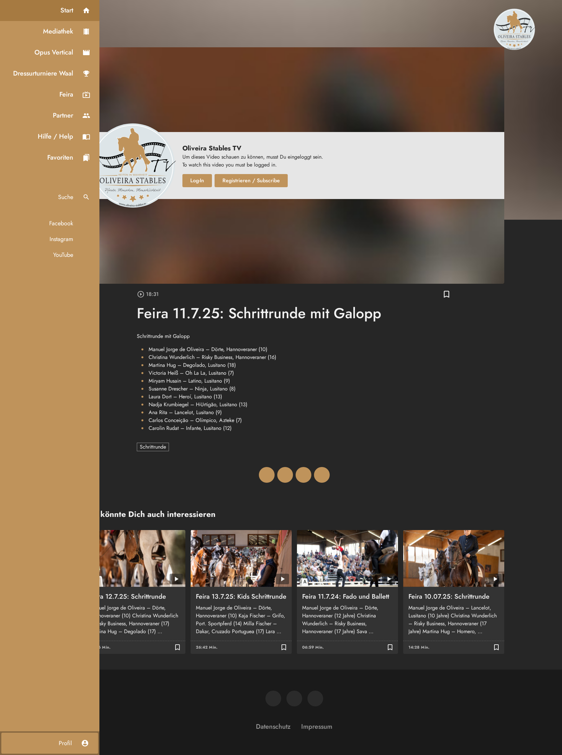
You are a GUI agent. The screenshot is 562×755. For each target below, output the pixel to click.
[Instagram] (294, 698)
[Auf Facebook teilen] (267, 475)
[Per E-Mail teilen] (322, 475)
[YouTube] (315, 698)
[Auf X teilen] (285, 475)
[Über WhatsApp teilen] (303, 475)
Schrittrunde (153, 447)
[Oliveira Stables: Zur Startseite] (514, 29)
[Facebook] (273, 698)
